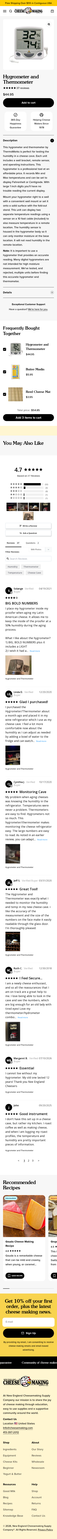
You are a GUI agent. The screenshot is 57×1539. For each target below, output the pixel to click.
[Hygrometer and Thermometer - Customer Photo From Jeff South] (34, 507)
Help (35, 1484)
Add (28, 417)
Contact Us (38, 1516)
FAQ (34, 1509)
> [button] (38, 1160)
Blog (5, 1497)
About (35, 1442)
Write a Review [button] (30, 525)
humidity (13, 566)
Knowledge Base (13, 1516)
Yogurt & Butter (12, 1474)
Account (37, 1497)
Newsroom (38, 1468)
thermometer (30, 566)
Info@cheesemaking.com (18, 1428)
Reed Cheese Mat (38, 392)
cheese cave (34, 572)
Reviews (36, 1455)
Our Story (37, 1449)
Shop (6, 1442)
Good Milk (9, 1491)
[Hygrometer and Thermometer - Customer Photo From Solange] (28, 516)
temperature (15, 572)
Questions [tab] (30, 543)
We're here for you (37, 309)
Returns (36, 1503)
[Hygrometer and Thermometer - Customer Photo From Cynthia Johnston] (23, 507)
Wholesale (38, 1462)
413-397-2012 (11, 1432)
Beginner (8, 1468)
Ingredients (9, 1449)
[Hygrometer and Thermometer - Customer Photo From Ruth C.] (45, 507)
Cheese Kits (10, 1462)
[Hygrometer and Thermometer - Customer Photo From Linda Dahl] (12, 507)
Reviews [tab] (11, 543)
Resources (9, 1484)
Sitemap (8, 1509)
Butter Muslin (35, 369)
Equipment (9, 1455)
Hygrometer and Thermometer (19, 678)
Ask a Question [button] (30, 533)
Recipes (7, 1503)
